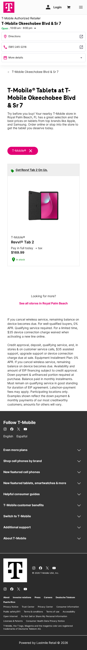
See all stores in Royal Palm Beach (43, 303)
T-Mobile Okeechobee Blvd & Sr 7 (34, 71)
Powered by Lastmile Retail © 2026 (43, 642)
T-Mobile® (19, 150)
